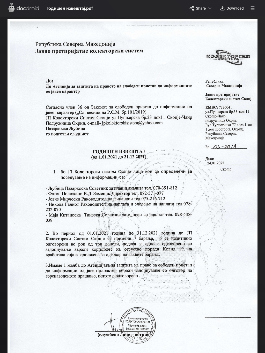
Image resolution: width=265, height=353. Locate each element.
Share (201, 8)
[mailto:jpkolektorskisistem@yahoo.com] (135, 123)
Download (235, 8)
